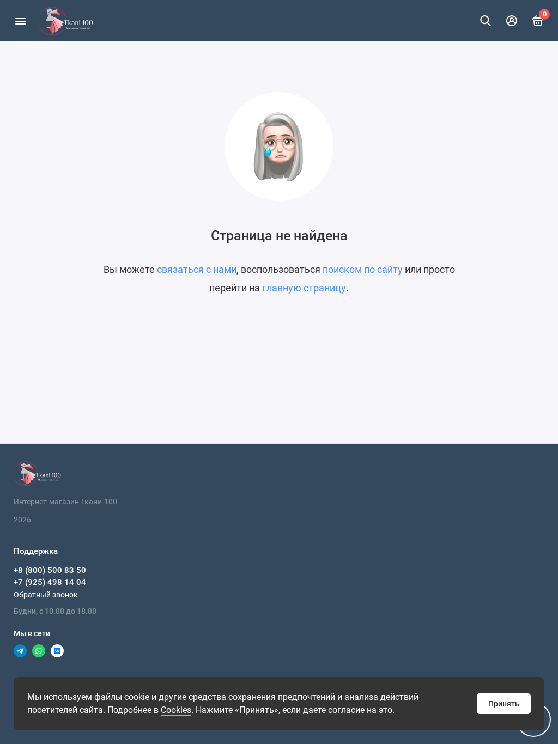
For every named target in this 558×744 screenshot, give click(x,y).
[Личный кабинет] (511, 20)
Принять (503, 703)
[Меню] (20, 20)
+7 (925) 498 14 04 (50, 582)
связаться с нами (196, 269)
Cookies (176, 710)
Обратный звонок (46, 594)
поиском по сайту (363, 269)
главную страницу (304, 288)
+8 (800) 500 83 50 (50, 570)
